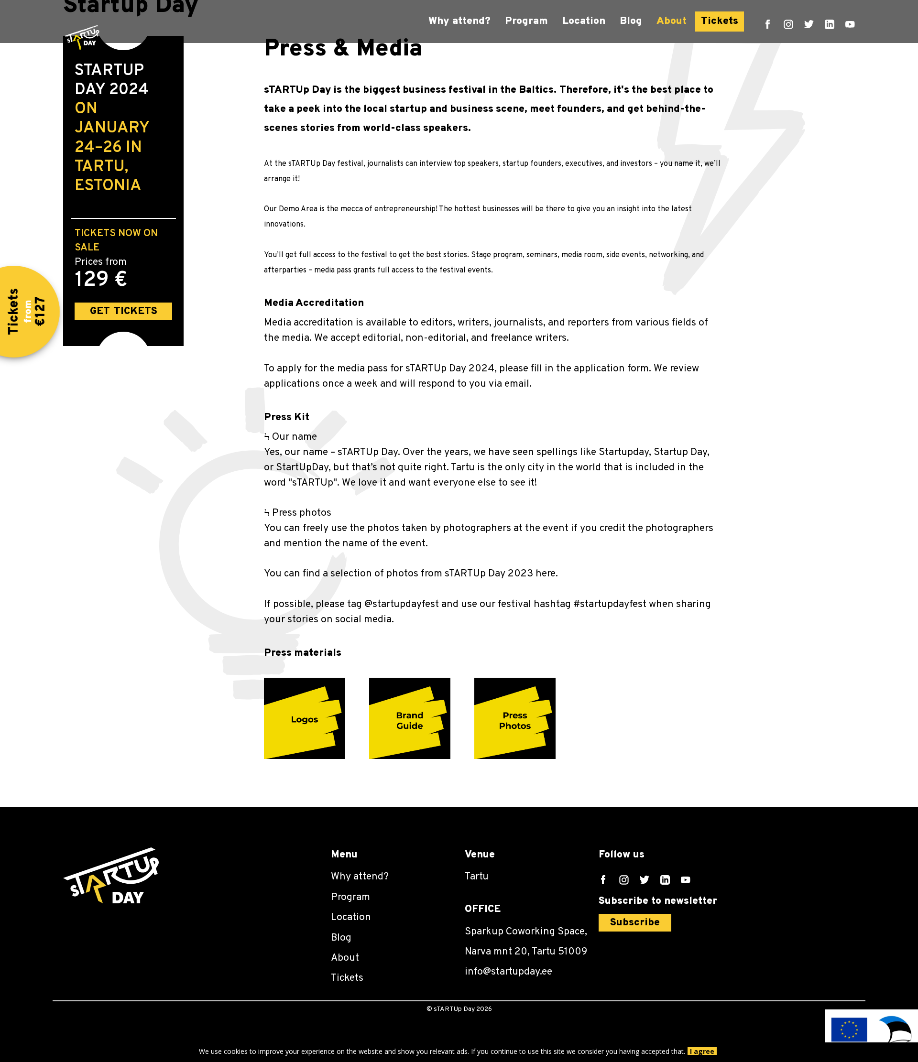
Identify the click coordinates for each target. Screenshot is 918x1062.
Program (526, 21)
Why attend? (459, 21)
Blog (631, 21)
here (546, 573)
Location (583, 21)
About (671, 21)
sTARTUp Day (368, 452)
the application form (602, 368)
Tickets (719, 21)
